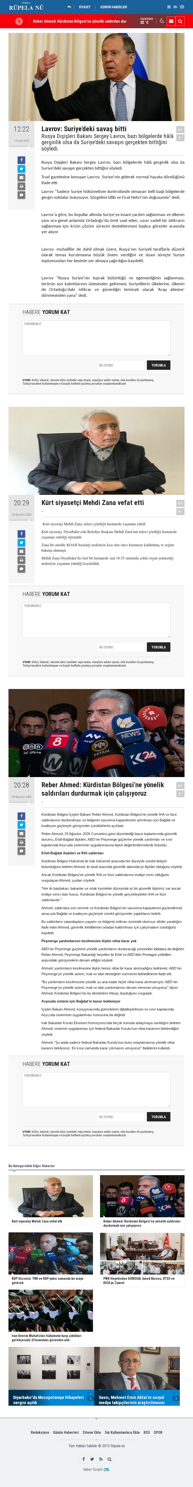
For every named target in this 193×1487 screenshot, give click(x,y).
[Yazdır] (21, 186)
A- (180, 137)
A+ (180, 129)
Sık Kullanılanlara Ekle (122, 1432)
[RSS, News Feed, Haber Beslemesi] (100, 1459)
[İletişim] (171, 21)
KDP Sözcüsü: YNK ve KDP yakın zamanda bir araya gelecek (81, 24)
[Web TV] (175, 7)
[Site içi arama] (180, 21)
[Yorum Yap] (21, 195)
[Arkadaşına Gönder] (21, 177)
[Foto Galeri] (182, 7)
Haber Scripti (92, 1469)
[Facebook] (21, 160)
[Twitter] (21, 169)
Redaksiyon (40, 1432)
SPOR (158, 1432)
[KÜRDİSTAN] (70, 7)
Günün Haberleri (66, 1432)
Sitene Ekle (92, 1432)
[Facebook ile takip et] (83, 1459)
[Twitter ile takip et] (92, 1459)
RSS (147, 1432)
